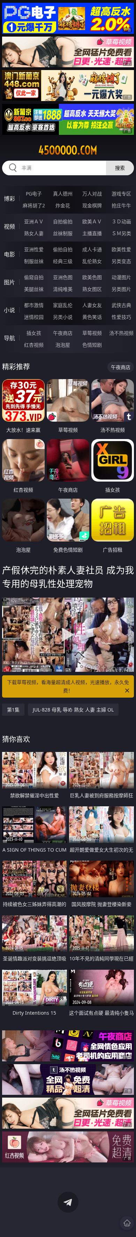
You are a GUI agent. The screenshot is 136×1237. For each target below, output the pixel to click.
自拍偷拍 (63, 221)
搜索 (120, 167)
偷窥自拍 (34, 277)
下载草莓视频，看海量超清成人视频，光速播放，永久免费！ (68, 686)
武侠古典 (121, 305)
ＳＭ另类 (121, 233)
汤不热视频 (121, 333)
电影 (9, 254)
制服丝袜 (34, 261)
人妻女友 (92, 305)
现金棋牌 (92, 205)
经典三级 (63, 261)
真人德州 (63, 193)
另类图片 (121, 289)
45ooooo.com (67, 150)
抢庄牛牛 (121, 205)
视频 (9, 226)
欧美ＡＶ (92, 221)
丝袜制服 (63, 233)
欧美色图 (92, 277)
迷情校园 (34, 317)
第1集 (13, 709)
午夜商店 (63, 333)
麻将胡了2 (34, 205)
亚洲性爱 (34, 249)
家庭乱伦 (63, 305)
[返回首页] (127, 1223)
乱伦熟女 (92, 261)
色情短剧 (92, 344)
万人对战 (92, 193)
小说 (9, 310)
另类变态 (121, 261)
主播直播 (92, 233)
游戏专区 (121, 193)
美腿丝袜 (34, 289)
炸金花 (62, 205)
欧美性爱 (121, 249)
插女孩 (34, 333)
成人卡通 (92, 249)
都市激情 (34, 305)
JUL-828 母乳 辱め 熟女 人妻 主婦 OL (73, 709)
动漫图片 (121, 277)
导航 (9, 338)
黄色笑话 (92, 317)
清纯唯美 (63, 289)
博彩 (9, 198)
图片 (9, 282)
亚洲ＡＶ (34, 221)
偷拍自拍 (63, 249)
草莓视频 (92, 333)
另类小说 (63, 317)
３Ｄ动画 (121, 221)
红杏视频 (34, 344)
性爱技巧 (121, 317)
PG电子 (34, 193)
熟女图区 (92, 289)
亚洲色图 (63, 277)
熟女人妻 (34, 233)
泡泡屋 (62, 344)
